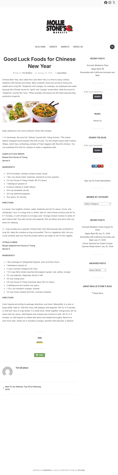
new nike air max (9, 124)
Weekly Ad (78, 47)
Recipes (40, 342)
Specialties (61, 73)
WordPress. (48, 470)
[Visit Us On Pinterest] (98, 166)
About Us (97, 120)
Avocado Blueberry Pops (97, 65)
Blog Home (40, 47)
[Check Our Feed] (101, 166)
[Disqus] (39, 430)
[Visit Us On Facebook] (92, 166)
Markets (65, 47)
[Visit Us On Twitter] (95, 166)
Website (53, 47)
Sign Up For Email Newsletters (97, 181)
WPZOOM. (81, 470)
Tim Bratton (27, 73)
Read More (98, 293)
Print (41, 355)
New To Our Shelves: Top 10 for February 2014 (23, 388)
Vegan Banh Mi (97, 69)
